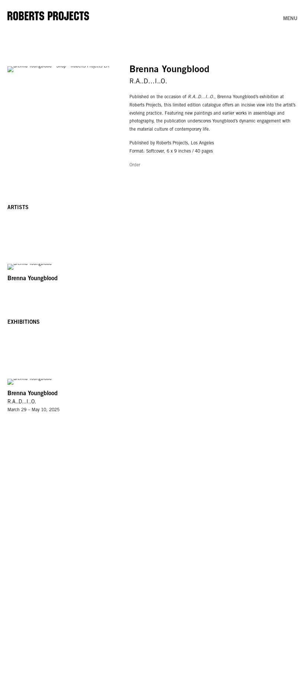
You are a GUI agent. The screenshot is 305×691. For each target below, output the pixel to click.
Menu (290, 19)
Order (134, 165)
